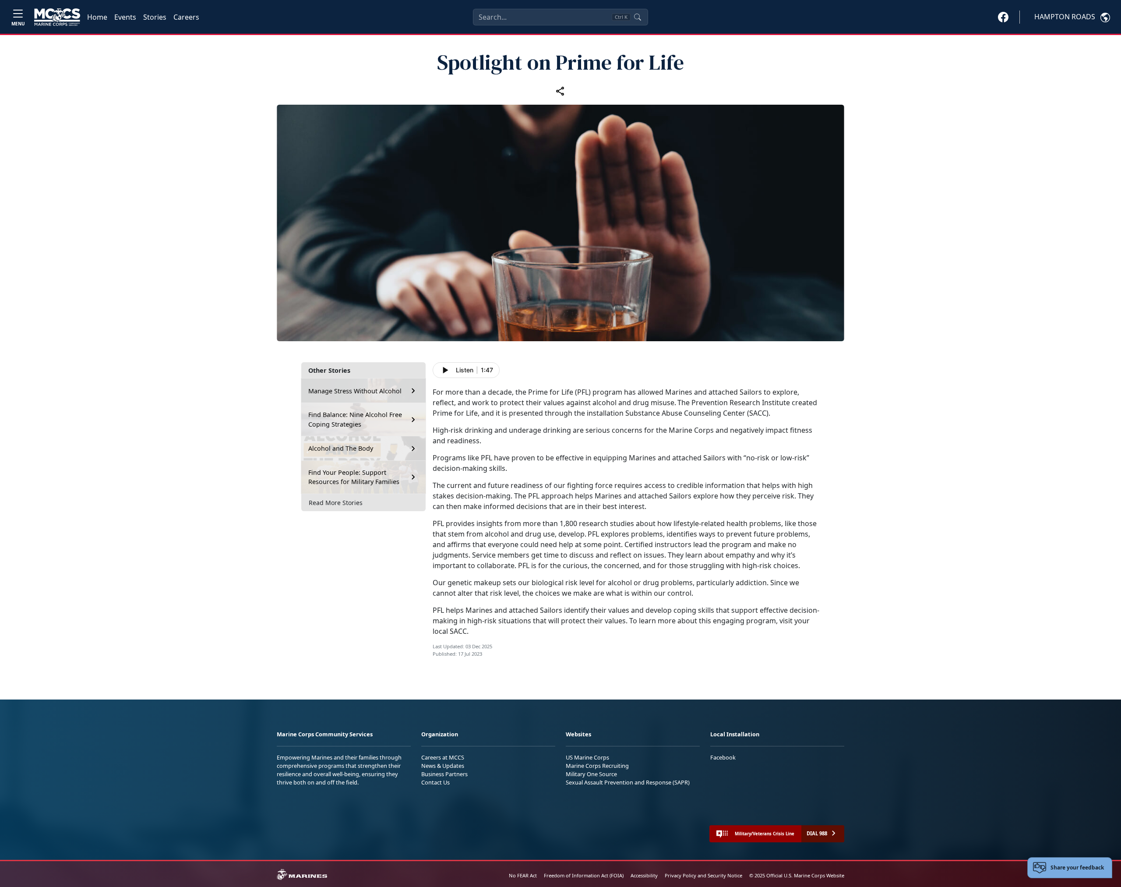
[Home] (57, 17)
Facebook (723, 757)
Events (125, 17)
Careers (186, 17)
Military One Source (591, 774)
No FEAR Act (523, 875)
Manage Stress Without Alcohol (355, 391)
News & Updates (442, 766)
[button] (1003, 16)
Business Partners (444, 774)
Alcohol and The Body (340, 448)
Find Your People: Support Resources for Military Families (353, 477)
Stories (154, 17)
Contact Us (435, 782)
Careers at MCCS (442, 757)
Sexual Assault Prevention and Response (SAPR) (628, 782)
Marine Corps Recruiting (597, 766)
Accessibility (644, 875)
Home (97, 17)
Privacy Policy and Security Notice (703, 875)
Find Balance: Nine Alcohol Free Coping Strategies (355, 419)
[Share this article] (560, 91)
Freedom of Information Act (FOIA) (584, 875)
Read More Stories (336, 502)
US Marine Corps (587, 757)
